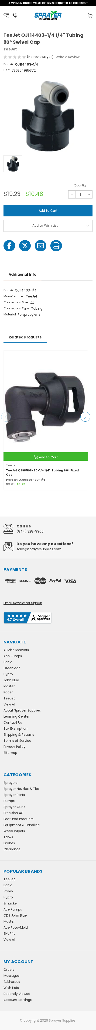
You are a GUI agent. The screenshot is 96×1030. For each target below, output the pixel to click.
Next (85, 417)
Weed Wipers (14, 831)
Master (9, 686)
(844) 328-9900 (30, 531)
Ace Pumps (12, 656)
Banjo (7, 662)
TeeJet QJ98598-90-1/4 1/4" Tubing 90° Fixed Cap (42, 472)
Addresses (11, 981)
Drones (9, 843)
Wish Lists (11, 987)
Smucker (10, 903)
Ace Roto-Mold (15, 927)
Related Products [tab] (25, 337)
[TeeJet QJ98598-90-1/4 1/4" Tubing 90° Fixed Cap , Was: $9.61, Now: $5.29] (45, 405)
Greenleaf (11, 668)
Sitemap (10, 752)
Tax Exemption (15, 728)
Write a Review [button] (67, 57)
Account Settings (17, 999)
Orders (8, 969)
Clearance (12, 849)
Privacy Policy (14, 746)
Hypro (8, 674)
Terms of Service (17, 740)
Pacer (8, 692)
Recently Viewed (16, 993)
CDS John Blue (15, 915)
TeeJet (9, 698)
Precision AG (13, 813)
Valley (8, 891)
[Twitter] (25, 245)
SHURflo (9, 933)
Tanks (8, 837)
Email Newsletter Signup (22, 603)
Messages (11, 975)
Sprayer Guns (14, 807)
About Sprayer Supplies (22, 710)
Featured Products (18, 819)
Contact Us (12, 722)
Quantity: (80, 185)
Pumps (9, 800)
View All (9, 704)
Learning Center (16, 716)
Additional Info (22, 274)
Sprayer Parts (14, 794)
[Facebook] (9, 245)
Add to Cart (48, 457)
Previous (6, 417)
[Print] (56, 245)
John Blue (11, 680)
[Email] (40, 245)
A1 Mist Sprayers (16, 650)
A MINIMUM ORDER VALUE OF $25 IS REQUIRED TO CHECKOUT (48, 3)
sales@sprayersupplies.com (39, 549)
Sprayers (10, 782)
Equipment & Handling (21, 825)
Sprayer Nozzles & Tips (21, 788)
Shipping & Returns (18, 734)
